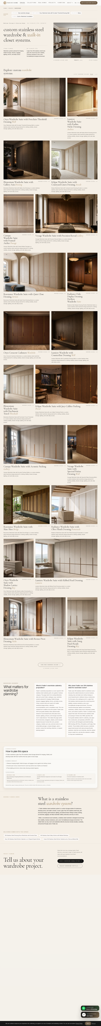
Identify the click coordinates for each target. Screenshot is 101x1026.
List (96, 74)
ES (78, 2)
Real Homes (42, 2)
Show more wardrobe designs (49, 664)
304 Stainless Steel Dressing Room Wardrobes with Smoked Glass (21, 835)
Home (5, 8)
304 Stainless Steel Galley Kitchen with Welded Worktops (54, 835)
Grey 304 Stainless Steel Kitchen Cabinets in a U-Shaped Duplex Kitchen (22, 839)
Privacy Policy (79, 1023)
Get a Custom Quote (88, 2)
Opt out (93, 1023)
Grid (91, 74)
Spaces (22, 2)
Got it (88, 1023)
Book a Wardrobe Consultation (70, 861)
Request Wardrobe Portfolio (69, 865)
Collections (31, 2)
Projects (52, 2)
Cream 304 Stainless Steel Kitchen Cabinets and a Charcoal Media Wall (61, 839)
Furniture (61, 2)
